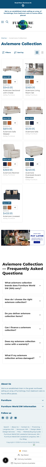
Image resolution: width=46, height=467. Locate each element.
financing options (23, 335)
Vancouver (36, 440)
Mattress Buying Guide (32, 432)
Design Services (9, 432)
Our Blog (23, 439)
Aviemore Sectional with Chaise (11, 91)
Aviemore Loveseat (11, 216)
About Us (15, 427)
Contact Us (25, 427)
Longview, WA (8, 429)
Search (6, 427)
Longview (27, 447)
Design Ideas (36, 429)
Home (4, 38)
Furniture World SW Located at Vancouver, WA (22, 434)
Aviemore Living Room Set (32, 91)
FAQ (19, 432)
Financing (36, 427)
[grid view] (37, 52)
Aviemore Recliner (11, 173)
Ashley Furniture (9, 95)
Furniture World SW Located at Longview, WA (21, 437)
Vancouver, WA (22, 429)
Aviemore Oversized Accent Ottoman (33, 175)
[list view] (42, 52)
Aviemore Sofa (31, 132)
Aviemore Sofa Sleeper (9, 133)
